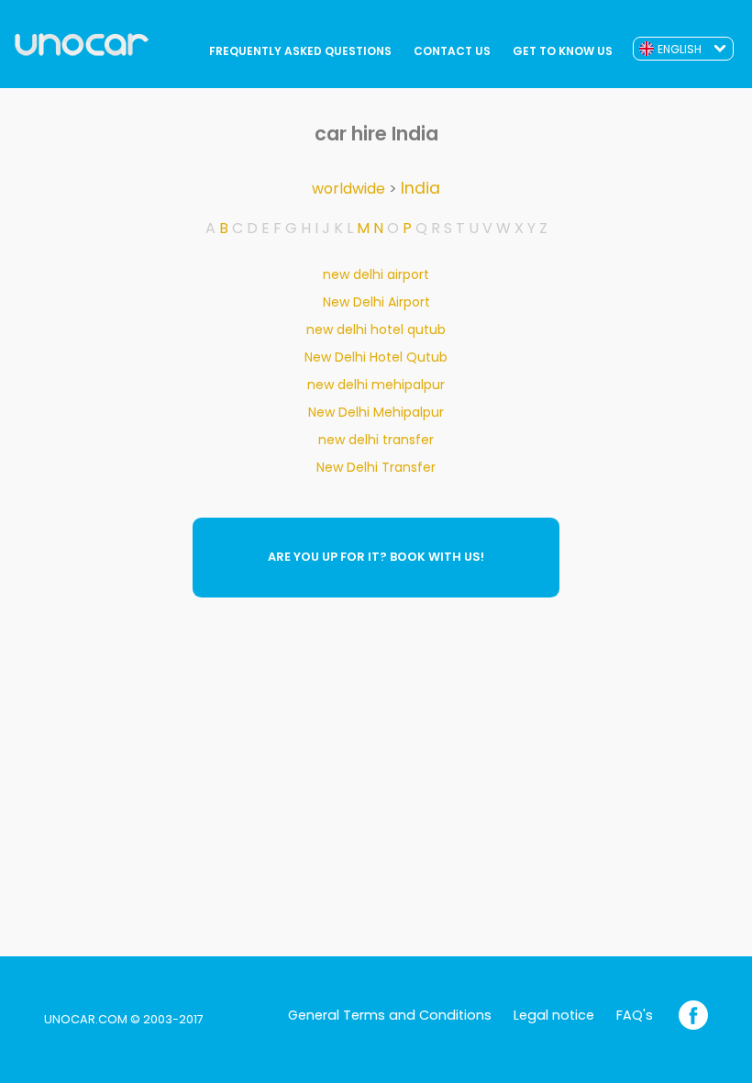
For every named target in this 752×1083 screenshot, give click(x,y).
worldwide (348, 188)
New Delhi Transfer (376, 467)
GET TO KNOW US (563, 51)
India (420, 188)
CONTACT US (452, 51)
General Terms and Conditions (390, 1015)
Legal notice (554, 1015)
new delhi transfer (376, 439)
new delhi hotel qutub (376, 329)
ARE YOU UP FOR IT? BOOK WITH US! (376, 556)
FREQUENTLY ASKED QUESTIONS (300, 51)
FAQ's (634, 1015)
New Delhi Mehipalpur (376, 412)
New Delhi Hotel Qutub (376, 357)
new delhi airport (376, 274)
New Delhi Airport (376, 302)
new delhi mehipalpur (376, 384)
